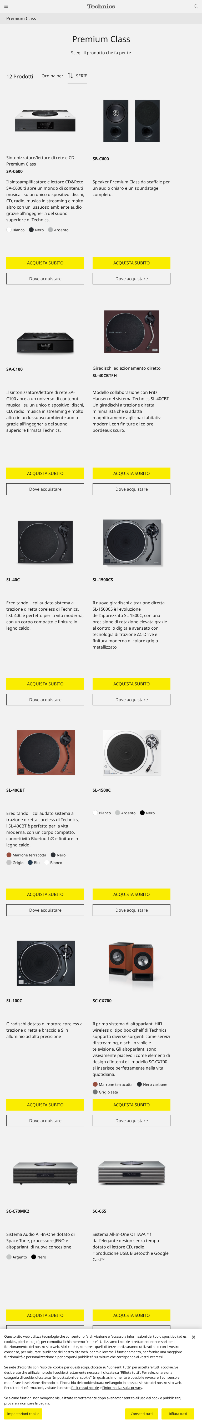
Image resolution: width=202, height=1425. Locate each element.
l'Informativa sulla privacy (122, 1387)
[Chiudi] (193, 1337)
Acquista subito (45, 263)
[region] (101, 1377)
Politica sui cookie (85, 1387)
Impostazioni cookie (23, 1413)
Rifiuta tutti (178, 1413)
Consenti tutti (142, 1413)
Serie (81, 76)
